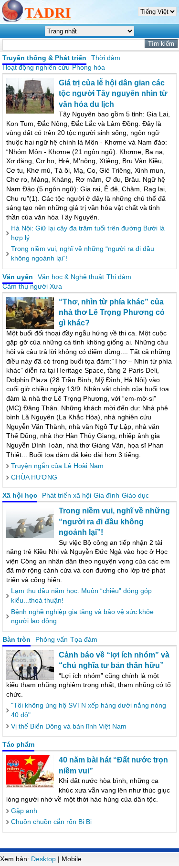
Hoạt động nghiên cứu (36, 67)
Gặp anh (24, 810)
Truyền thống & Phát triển (44, 58)
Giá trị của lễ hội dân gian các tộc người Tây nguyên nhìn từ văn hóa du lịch (113, 93)
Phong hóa (88, 67)
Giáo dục (135, 495)
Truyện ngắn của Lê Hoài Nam (57, 466)
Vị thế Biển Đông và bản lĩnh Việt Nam (68, 726)
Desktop (43, 859)
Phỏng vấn (51, 639)
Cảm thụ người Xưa (32, 286)
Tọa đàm (83, 639)
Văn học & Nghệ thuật (71, 277)
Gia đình (106, 495)
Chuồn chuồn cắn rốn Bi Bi (51, 821)
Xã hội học (19, 495)
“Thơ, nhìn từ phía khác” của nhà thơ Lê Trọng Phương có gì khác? (112, 312)
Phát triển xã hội (66, 495)
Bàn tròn (16, 639)
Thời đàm (105, 58)
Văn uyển (17, 277)
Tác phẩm (18, 744)
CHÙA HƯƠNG (34, 477)
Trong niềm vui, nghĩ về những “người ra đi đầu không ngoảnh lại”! (114, 521)
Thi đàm (118, 277)
